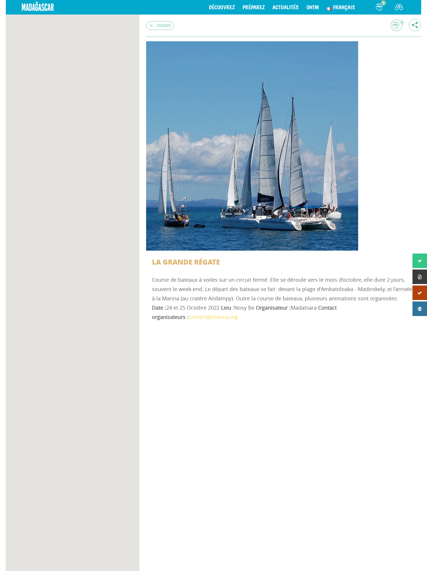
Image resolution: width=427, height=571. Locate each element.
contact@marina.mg (213, 316)
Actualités (285, 7)
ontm (312, 7)
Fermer (164, 25)
